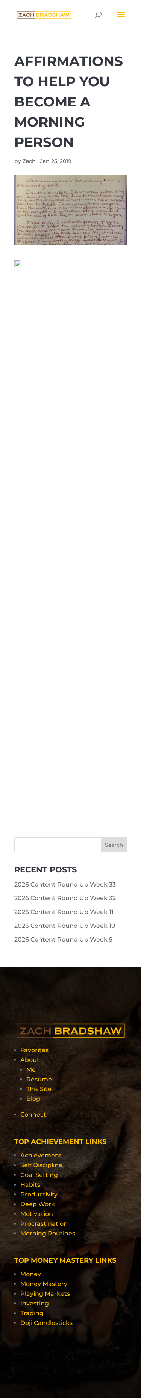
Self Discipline (41, 1165)
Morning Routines (47, 1233)
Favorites (34, 1050)
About (29, 1059)
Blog (33, 1098)
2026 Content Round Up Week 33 (65, 884)
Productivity (39, 1194)
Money (30, 1274)
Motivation (36, 1213)
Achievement (41, 1155)
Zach (29, 161)
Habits (30, 1184)
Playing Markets (45, 1293)
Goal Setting (39, 1174)
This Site (39, 1089)
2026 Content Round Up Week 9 (63, 939)
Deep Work (37, 1204)
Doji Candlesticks (46, 1322)
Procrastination (44, 1223)
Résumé (39, 1079)
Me (31, 1069)
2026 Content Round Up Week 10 (64, 925)
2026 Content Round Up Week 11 (64, 911)
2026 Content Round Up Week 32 (65, 898)
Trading (32, 1313)
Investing (34, 1303)
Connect (33, 1114)
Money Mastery (43, 1283)
